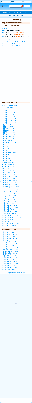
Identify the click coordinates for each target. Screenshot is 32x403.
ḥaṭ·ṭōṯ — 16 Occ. (7, 140)
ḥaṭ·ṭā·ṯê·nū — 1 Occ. (9, 134)
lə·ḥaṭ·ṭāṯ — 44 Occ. (8, 170)
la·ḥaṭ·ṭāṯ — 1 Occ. (8, 168)
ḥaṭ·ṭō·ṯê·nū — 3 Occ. (9, 160)
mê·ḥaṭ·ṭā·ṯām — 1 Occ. (9, 176)
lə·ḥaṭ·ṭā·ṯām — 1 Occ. (9, 172)
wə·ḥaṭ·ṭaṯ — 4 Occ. (8, 204)
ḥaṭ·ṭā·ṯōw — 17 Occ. (9, 138)
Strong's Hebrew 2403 (9, 105)
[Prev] (2, 185)
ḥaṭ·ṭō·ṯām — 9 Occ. (8, 144)
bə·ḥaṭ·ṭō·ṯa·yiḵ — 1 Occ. (10, 119)
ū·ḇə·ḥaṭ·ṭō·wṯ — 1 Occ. (9, 198)
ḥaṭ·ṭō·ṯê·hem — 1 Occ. (9, 158)
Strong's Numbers (7, 42)
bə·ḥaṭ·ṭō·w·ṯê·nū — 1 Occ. (11, 123)
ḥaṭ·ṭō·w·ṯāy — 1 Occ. (9, 142)
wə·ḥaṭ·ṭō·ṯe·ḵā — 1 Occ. (10, 215)
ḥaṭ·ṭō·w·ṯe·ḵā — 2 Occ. (9, 152)
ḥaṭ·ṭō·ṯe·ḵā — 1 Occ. (9, 150)
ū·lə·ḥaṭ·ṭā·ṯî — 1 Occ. (9, 188)
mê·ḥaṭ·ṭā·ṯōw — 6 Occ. (9, 180)
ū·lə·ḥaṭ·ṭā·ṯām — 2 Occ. (10, 184)
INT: (3, 36)
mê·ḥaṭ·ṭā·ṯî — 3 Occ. (9, 178)
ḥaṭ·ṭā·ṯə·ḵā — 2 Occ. (9, 133)
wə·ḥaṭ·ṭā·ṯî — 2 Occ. (9, 210)
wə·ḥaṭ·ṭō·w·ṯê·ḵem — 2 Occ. (11, 217)
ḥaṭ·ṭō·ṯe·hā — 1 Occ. (9, 156)
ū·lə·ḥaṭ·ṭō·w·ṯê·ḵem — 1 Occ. (11, 190)
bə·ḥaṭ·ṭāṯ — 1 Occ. (8, 111)
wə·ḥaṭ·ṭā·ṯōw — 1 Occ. (9, 212)
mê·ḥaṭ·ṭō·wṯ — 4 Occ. (9, 182)
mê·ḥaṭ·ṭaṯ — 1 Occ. (8, 174)
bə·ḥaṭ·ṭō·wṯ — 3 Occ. (9, 115)
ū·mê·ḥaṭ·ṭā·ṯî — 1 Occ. (9, 194)
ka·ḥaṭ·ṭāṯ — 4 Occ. (8, 164)
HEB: (3, 30)
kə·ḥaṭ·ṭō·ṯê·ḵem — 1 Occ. (10, 166)
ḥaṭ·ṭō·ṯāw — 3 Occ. (8, 146)
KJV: (3, 34)
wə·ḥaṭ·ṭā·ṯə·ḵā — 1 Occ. (10, 208)
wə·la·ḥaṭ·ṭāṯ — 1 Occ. (9, 225)
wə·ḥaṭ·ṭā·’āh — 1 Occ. (9, 200)
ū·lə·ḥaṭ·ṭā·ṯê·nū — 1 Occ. (10, 186)
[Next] (30, 185)
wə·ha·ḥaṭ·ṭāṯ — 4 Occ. (9, 221)
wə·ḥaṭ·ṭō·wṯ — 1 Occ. (9, 214)
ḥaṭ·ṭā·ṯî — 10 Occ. (8, 136)
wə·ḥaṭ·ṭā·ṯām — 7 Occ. (9, 206)
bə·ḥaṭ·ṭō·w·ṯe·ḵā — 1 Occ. (10, 121)
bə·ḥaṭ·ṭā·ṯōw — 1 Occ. (9, 113)
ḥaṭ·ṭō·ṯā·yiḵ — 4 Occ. (9, 148)
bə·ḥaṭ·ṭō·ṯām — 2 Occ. (9, 117)
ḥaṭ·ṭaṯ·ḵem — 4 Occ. (9, 131)
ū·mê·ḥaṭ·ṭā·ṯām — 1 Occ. (10, 192)
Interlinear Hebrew (20, 40)
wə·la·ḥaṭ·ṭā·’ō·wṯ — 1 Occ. (11, 223)
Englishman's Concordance (16, 273)
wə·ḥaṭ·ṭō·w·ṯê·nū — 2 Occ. (11, 219)
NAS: (3, 32)
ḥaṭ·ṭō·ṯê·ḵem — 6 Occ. (9, 154)
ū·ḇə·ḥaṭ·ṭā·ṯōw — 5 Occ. (10, 196)
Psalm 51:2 (5, 28)
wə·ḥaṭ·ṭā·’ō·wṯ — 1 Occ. (10, 202)
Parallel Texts (16, 46)
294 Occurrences (8, 107)
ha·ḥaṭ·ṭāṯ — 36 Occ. (8, 162)
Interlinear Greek (7, 40)
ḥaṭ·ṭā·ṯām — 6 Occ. (8, 129)
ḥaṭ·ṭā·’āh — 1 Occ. (8, 125)
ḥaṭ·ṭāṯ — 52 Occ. (7, 127)
